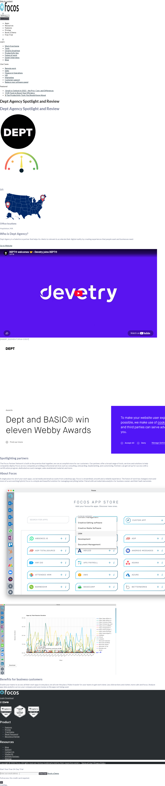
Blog (7, 60)
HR (6, 75)
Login (2, 698)
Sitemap (8, 759)
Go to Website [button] (6, 245)
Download (9, 698)
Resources (9, 25)
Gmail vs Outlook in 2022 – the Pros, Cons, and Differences (29, 90)
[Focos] (9, 11)
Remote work (10, 68)
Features (8, 28)
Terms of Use (86, 763)
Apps (7, 23)
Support (8, 749)
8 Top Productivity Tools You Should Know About (25, 95)
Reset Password (11, 734)
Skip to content (6, 1)
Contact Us (9, 752)
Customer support (12, 80)
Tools (7, 48)
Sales (7, 70)
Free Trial (9, 35)
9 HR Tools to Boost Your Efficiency (20, 93)
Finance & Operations (14, 73)
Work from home (12, 46)
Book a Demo (10, 32)
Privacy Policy (99, 763)
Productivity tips (12, 53)
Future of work (11, 55)
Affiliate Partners (12, 756)
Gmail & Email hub (12, 50)
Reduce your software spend (16, 82)
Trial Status (9, 732)
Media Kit (9, 754)
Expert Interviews (12, 57)
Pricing (8, 30)
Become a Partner (12, 736)
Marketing (9, 77)
